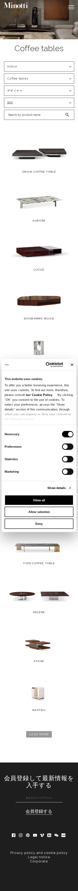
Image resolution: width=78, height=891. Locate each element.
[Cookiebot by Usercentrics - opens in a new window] (47, 364)
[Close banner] (72, 364)
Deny (39, 523)
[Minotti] (16, 5)
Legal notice (39, 857)
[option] (39, 19)
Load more (39, 734)
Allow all (39, 500)
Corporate (39, 861)
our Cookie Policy (39, 395)
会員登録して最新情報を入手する (39, 782)
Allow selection (39, 512)
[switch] (67, 446)
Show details (56, 488)
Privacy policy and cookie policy (39, 853)
